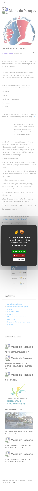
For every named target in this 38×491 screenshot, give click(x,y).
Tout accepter (20, 251)
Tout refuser (19, 255)
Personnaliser (19, 259)
